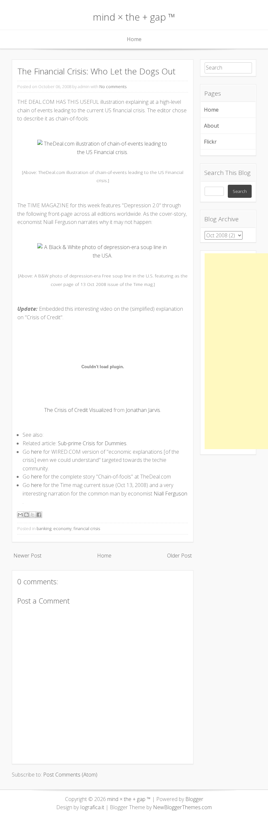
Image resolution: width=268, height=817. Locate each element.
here (36, 451)
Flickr (210, 141)
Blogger (194, 799)
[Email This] (20, 514)
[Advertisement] (236, 351)
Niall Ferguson (170, 493)
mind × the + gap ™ (134, 16)
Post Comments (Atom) (70, 774)
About (211, 125)
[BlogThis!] (26, 514)
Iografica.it (92, 807)
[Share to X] (32, 514)
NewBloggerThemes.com (182, 807)
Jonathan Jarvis (143, 410)
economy (62, 528)
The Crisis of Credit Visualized (78, 410)
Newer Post (27, 555)
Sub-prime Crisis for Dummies (92, 443)
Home (134, 39)
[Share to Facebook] (39, 514)
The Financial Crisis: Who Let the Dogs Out (96, 71)
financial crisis (87, 528)
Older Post (179, 555)
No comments (112, 86)
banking (44, 528)
